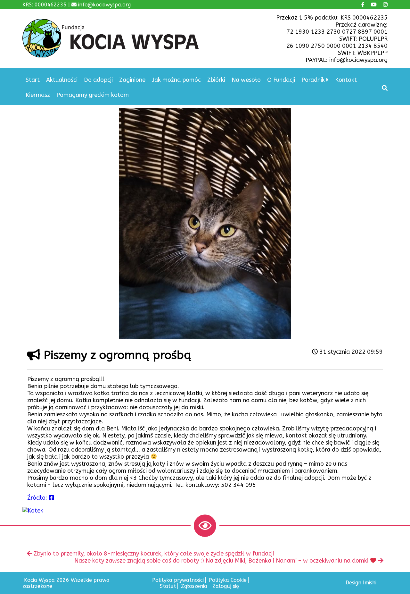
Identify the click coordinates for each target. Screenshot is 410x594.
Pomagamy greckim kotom (92, 94)
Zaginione (132, 79)
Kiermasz (38, 94)
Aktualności (62, 79)
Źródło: (38, 497)
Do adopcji (98, 79)
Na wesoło (246, 79)
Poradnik (313, 79)
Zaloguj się (225, 586)
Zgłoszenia (194, 586)
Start (33, 79)
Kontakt (346, 79)
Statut (168, 586)
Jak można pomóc (176, 79)
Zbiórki (216, 79)
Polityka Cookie (228, 580)
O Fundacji (281, 79)
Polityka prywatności (178, 580)
